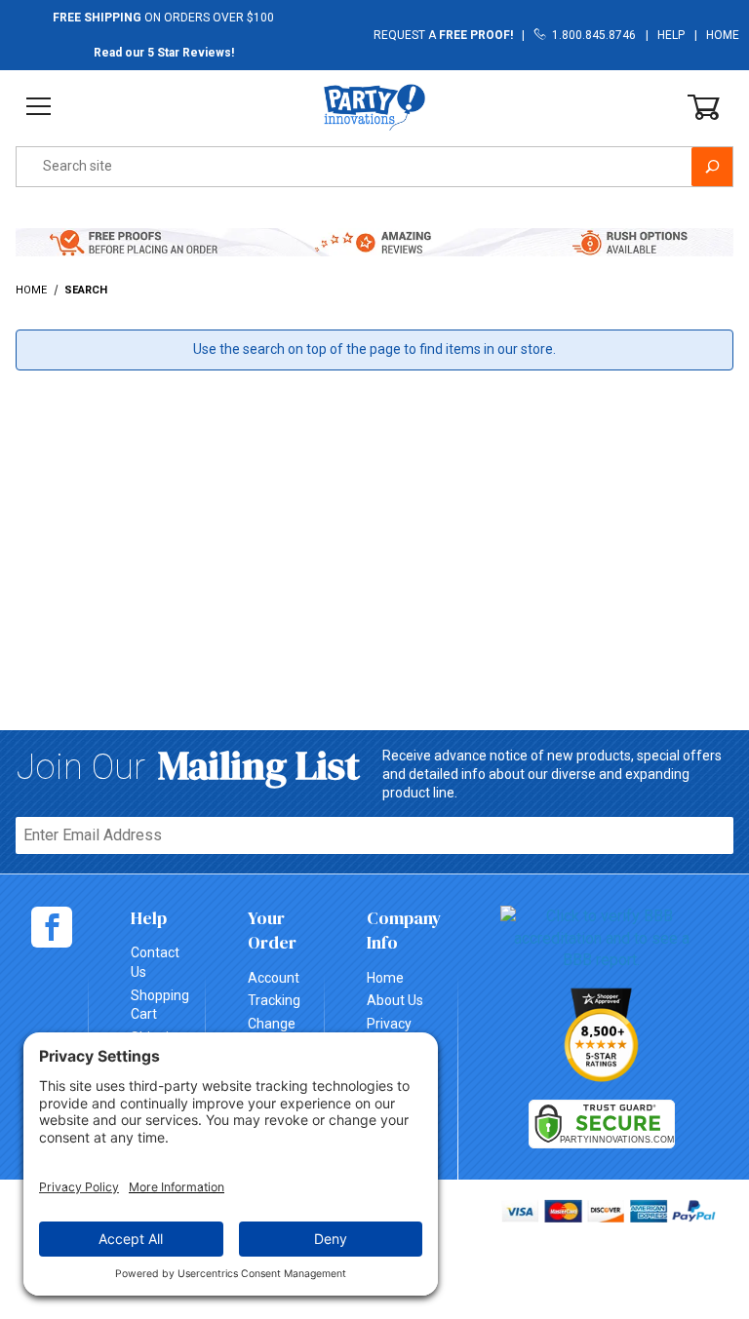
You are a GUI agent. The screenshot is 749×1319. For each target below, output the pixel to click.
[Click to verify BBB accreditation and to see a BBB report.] (601, 937)
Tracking (274, 1000)
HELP (671, 35)
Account (273, 978)
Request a (443, 35)
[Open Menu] (38, 107)
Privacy (389, 1023)
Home (722, 35)
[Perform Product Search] (711, 166)
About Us (395, 1000)
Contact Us (155, 962)
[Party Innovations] (374, 106)
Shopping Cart (160, 1005)
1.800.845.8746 (591, 35)
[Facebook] (51, 927)
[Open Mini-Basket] (703, 107)
